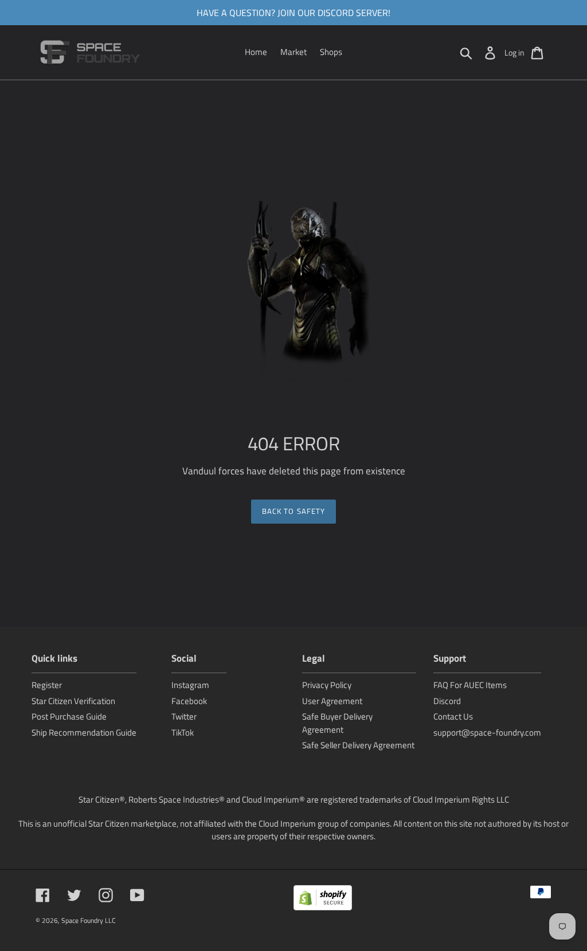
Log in (514, 52)
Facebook (189, 701)
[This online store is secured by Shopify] (323, 899)
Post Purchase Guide (69, 716)
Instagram (190, 684)
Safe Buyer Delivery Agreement (337, 723)
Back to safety (293, 511)
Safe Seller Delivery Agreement (358, 745)
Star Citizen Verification (73, 701)
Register (47, 684)
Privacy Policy (326, 684)
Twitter (184, 716)
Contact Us (453, 716)
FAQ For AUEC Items (470, 684)
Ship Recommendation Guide (84, 732)
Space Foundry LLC (88, 920)
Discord (447, 701)
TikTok (182, 732)
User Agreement (332, 701)
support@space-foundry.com (487, 732)
